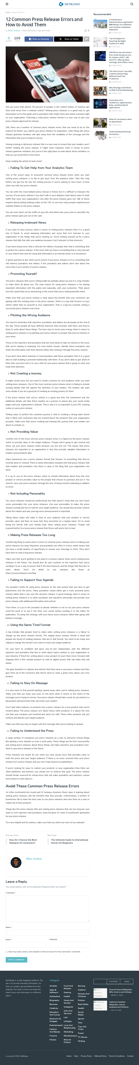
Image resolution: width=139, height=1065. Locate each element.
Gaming (67, 992)
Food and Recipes (68, 987)
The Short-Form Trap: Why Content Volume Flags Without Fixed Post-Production (120, 75)
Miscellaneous (70, 1035)
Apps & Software (54, 991)
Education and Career (55, 1013)
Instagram (68, 1007)
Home (8, 12)
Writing (81, 1041)
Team (76, 1056)
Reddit (81, 1008)
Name (9, 927)
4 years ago (115, 138)
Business (54, 1004)
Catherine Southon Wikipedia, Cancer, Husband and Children (119, 1004)
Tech (80, 1022)
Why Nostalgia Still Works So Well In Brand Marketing (121, 88)
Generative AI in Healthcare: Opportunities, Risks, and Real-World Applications (120, 104)
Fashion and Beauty (55, 1030)
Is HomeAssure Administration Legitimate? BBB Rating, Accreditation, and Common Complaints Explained (121, 24)
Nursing (81, 986)
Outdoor (82, 990)
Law (66, 1017)
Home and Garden (69, 1001)
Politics (81, 1000)
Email (9, 939)
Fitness (53, 1039)
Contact (130, 1056)
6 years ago (115, 125)
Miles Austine (14, 30)
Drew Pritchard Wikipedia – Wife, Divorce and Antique (121, 990)
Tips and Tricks (43, 30)
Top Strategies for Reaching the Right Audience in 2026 (117, 41)
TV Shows (82, 1037)
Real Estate (83, 1004)
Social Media (81, 1013)
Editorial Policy (100, 1056)
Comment (11, 892)
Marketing (68, 1032)
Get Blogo (24, 1056)
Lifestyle (68, 1021)
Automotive (55, 996)
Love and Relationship (70, 1026)
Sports (81, 1018)
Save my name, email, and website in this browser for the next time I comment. (44, 951)
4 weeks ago (115, 82)
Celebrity (54, 1008)
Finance (53, 1035)
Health (67, 996)
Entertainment (56, 1025)
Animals (53, 986)
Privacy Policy (86, 1056)
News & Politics (18, 12)
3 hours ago (116, 33)
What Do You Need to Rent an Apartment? (120, 120)
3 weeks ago (115, 66)
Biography (54, 1000)
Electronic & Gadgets (55, 1020)
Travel (81, 1033)
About (69, 1056)
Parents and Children (83, 995)
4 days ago (115, 47)
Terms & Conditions (117, 1056)
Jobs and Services (68, 1012)
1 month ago (116, 111)
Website (53, 939)
